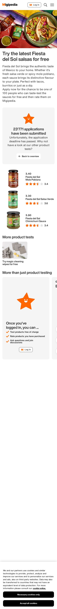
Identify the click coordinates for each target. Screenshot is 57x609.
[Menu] (52, 5)
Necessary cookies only (28, 594)
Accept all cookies (28, 603)
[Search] (45, 5)
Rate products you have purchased (27, 336)
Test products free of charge (24, 332)
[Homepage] (9, 4)
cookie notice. (39, 588)
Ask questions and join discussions (21, 341)
